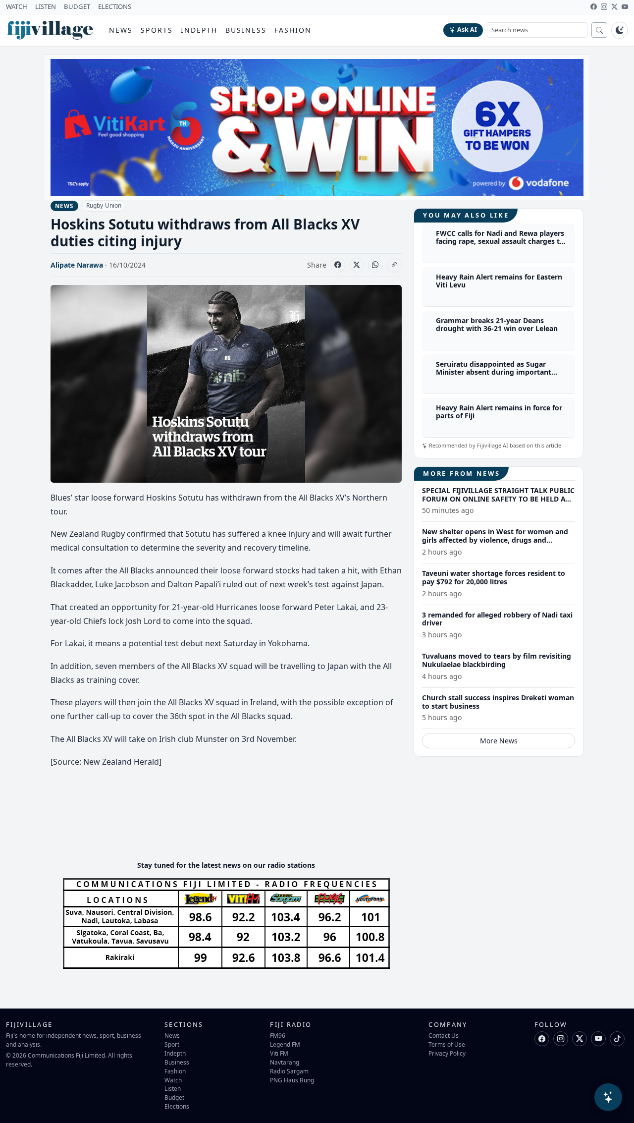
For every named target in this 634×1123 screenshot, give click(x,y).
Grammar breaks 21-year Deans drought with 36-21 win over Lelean (497, 325)
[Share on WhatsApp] (375, 265)
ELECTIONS (114, 6)
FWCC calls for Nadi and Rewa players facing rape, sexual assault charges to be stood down (500, 241)
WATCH (16, 6)
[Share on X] (356, 265)
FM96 (277, 1035)
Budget (174, 1097)
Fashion (293, 30)
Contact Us (443, 1035)
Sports (157, 30)
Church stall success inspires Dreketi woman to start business (498, 702)
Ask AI (467, 29)
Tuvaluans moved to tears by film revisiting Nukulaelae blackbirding (496, 660)
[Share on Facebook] (337, 265)
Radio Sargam (289, 1071)
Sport (171, 1044)
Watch (173, 1080)
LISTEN (45, 6)
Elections (176, 1106)
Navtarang (284, 1062)
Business (245, 30)
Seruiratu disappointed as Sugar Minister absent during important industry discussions (493, 372)
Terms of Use (446, 1044)
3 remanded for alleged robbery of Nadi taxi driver (497, 619)
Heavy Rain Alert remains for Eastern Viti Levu (499, 281)
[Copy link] (394, 265)
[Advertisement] (231, 822)
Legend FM (285, 1044)
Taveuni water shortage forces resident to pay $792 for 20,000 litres (493, 577)
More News (499, 740)
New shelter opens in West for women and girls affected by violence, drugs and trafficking (495, 540)
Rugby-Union (103, 205)
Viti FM (279, 1053)
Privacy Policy (447, 1053)
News (121, 30)
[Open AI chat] (608, 1097)
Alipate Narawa (77, 265)
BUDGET (77, 6)
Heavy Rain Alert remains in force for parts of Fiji (499, 412)
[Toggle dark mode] (619, 30)
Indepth (199, 30)
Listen (172, 1088)
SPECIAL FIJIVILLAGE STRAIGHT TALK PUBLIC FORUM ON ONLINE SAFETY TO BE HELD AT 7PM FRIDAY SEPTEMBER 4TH (498, 499)
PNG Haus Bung (292, 1080)
